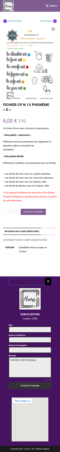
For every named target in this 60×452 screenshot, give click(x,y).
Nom (11, 325)
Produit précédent (15, 21)
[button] (53, 29)
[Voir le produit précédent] (5, 21)
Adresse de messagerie (18, 345)
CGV (33, 449)
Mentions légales (42, 449)
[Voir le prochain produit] (55, 21)
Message (12, 356)
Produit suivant (46, 21)
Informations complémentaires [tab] (22, 231)
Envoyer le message (30, 385)
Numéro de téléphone (17, 335)
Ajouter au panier (33, 212)
